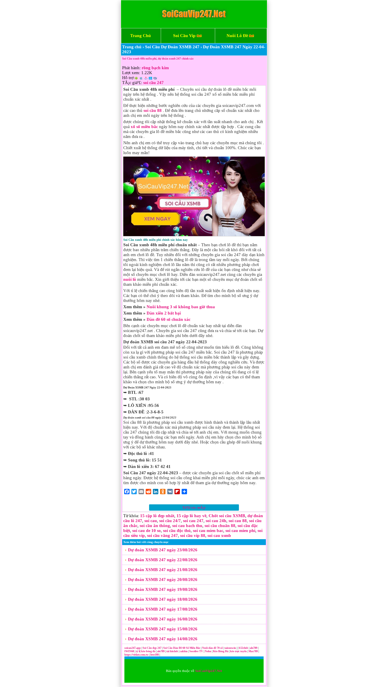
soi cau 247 (193, 520)
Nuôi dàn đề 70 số (212, 647)
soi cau (150, 520)
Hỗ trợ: (128, 77)
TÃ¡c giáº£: (132, 82)
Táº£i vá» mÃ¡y (194, 507)
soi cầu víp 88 (192, 535)
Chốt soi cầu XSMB (227, 515)
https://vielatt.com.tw (136, 654)
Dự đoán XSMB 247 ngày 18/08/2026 (162, 599)
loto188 (154, 654)
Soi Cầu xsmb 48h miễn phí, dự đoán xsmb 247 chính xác (158, 58)
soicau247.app (132, 647)
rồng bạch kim (155, 67)
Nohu (208, 651)
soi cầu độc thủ (177, 530)
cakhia (184, 651)
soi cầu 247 (153, 82)
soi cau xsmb (219, 535)
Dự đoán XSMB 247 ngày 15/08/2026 (162, 629)
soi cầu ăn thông (155, 525)
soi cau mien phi (240, 530)
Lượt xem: (131, 72)
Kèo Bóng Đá (220, 651)
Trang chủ (131, 46)
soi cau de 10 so (146, 530)
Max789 (253, 651)
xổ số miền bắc (144, 126)
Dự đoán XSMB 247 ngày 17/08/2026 (162, 609)
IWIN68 (129, 651)
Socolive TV (196, 651)
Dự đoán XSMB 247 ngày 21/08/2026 (162, 569)
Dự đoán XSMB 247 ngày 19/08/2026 (162, 589)
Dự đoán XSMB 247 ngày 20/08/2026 (162, 579)
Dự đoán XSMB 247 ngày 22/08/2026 (162, 559)
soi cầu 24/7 (170, 520)
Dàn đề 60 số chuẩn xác (168, 319)
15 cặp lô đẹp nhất (157, 515)
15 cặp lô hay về (191, 515)
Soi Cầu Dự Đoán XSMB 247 (172, 46)
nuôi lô (129, 279)
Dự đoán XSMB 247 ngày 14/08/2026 (162, 638)
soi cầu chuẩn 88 (220, 525)
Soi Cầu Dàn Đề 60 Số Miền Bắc (181, 647)
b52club (244, 647)
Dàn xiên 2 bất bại (164, 313)
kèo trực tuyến (238, 651)
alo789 (254, 647)
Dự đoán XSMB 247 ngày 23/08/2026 (162, 549)
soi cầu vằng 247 (162, 535)
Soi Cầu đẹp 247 (152, 647)
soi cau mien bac (208, 530)
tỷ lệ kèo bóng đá (146, 651)
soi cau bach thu (187, 525)
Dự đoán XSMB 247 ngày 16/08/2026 (162, 619)
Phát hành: (131, 67)
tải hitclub (172, 651)
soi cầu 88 (152, 110)
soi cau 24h (216, 520)
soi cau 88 (238, 520)
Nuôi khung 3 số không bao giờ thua (181, 306)
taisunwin (231, 647)
